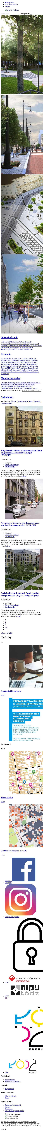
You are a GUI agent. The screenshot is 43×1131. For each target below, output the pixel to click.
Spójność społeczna (21, 384)
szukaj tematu (25, 14)
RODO (30, 349)
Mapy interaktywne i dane (18, 388)
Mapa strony (9, 1109)
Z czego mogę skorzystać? (30, 344)
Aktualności (7, 397)
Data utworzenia (22, 401)
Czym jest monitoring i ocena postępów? (14, 383)
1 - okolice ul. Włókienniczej (19, 360)
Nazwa (13, 401)
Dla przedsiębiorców (23, 346)
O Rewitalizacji (9, 337)
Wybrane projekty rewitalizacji (18, 348)
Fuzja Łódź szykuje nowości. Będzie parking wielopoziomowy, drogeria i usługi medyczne (20, 594)
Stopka (7, 6)
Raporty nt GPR (32, 388)
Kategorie (37, 401)
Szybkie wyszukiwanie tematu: (11, 390)
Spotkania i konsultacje (8, 346)
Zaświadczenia (10, 1080)
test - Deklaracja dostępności (14, 1111)
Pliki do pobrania (10, 1096)
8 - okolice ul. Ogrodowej (19, 370)
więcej (24, 476)
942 (6, 627)
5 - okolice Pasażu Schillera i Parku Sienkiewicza (19, 365)
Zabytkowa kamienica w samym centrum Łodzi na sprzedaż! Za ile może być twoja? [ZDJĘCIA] (21, 452)
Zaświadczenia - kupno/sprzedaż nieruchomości (16, 343)
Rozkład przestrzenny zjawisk (13, 851)
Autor (31, 401)
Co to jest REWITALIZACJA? (11, 342)
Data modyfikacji (6, 403)
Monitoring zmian (10, 378)
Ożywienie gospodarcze (14, 386)
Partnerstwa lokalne (15, 349)
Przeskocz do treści (11, 4)
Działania (6, 354)
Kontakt (25, 349)
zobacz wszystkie (6, 633)
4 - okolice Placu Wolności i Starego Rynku (22, 364)
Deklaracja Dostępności (13, 1105)
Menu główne (9, 2)
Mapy (7, 1098)
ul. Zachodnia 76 (18, 372)
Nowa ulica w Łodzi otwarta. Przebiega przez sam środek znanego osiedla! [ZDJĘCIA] (20, 524)
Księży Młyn (9, 372)
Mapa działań (5, 358)
